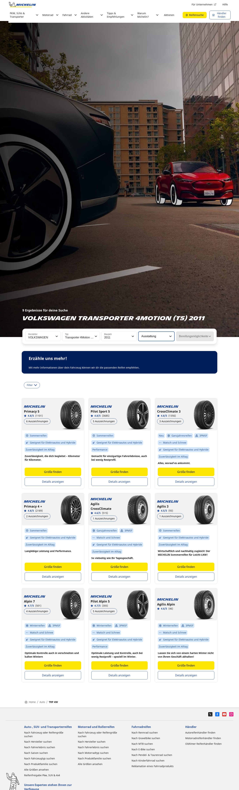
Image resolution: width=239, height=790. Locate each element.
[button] (56, 336)
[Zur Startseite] (22, 4)
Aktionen (169, 15)
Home (32, 702)
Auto (42, 702)
